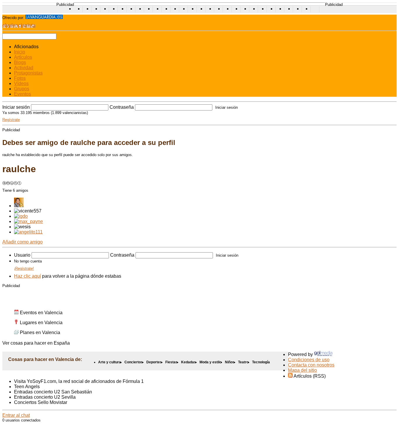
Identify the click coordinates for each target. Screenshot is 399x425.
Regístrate (11, 120)
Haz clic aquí (27, 276)
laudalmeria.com (314, 9)
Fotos (20, 78)
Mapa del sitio (302, 370)
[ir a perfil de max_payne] (28, 221)
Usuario (22, 255)
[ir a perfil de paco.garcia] (19, 205)
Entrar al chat (16, 415)
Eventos (22, 93)
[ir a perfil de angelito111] (28, 231)
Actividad (23, 67)
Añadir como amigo (22, 241)
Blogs (20, 62)
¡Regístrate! (24, 268)
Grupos (21, 88)
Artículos (23, 57)
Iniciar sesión (16, 107)
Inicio (19, 51)
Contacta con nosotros (311, 364)
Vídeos (21, 83)
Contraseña (122, 107)
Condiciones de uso (308, 359)
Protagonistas (28, 72)
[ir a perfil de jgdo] (21, 216)
